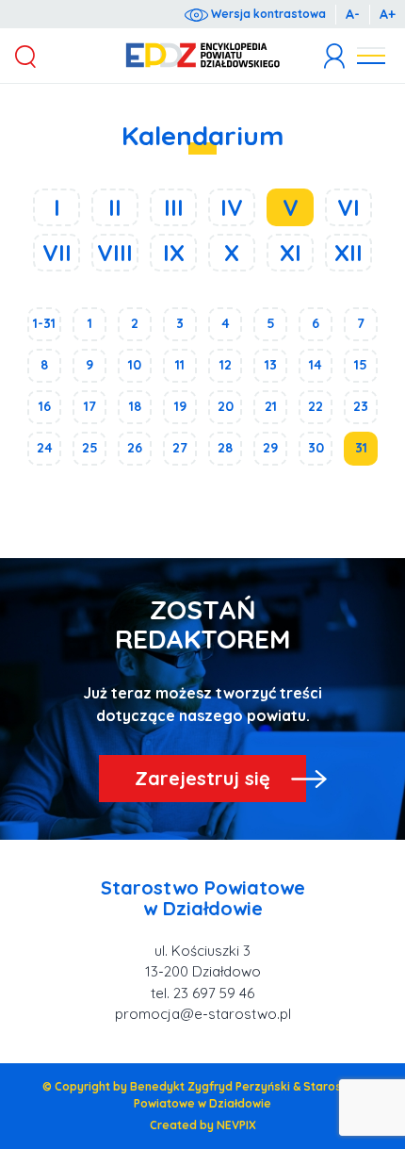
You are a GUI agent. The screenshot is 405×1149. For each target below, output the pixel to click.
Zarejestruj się (202, 778)
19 (180, 406)
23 (360, 406)
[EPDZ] (203, 55)
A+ (388, 14)
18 (135, 406)
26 (134, 447)
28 (225, 447)
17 (90, 406)
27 (179, 447)
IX (174, 252)
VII (57, 252)
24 (45, 447)
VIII (115, 252)
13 (271, 364)
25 (90, 447)
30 (316, 447)
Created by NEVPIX (203, 1125)
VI (348, 207)
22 (315, 406)
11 (180, 364)
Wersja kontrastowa (267, 14)
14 (315, 364)
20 (226, 406)
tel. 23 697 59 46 (202, 993)
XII (348, 252)
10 (134, 364)
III (174, 207)
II (115, 207)
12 (225, 364)
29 (270, 447)
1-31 (44, 323)
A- (353, 14)
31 (361, 447)
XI (290, 252)
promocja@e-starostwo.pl (203, 1014)
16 (45, 406)
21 (271, 406)
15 (360, 364)
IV (231, 207)
